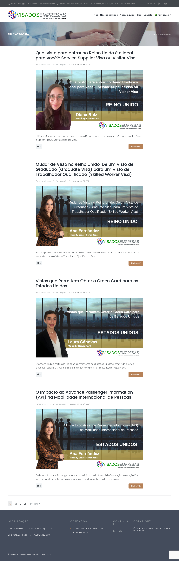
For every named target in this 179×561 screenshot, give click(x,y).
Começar (153, 34)
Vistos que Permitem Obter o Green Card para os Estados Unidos (87, 283)
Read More (136, 146)
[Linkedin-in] (159, 3)
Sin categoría (61, 64)
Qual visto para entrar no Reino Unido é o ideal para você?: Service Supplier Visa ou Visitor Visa (86, 55)
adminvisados (45, 64)
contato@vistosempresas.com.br (88, 528)
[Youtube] (165, 3)
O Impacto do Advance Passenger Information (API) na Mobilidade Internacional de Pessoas (84, 394)
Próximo (34, 503)
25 (25, 503)
